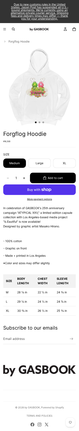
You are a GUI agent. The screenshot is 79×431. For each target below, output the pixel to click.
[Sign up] (71, 339)
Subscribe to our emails (30, 328)
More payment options (39, 199)
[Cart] (74, 29)
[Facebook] (32, 424)
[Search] (13, 29)
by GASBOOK (32, 407)
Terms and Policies (39, 415)
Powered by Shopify (52, 407)
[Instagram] (39, 424)
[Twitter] (46, 424)
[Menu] (4, 29)
